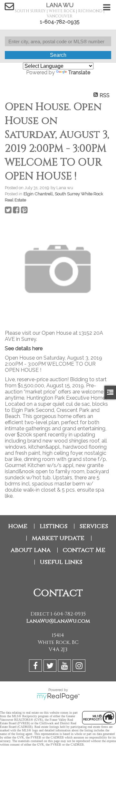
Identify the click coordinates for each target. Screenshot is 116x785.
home (17, 526)
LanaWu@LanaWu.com (58, 621)
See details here (24, 348)
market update (58, 538)
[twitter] (51, 667)
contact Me (84, 549)
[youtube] (65, 667)
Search (58, 55)
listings (53, 526)
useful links (61, 561)
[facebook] (36, 667)
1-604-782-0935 (60, 22)
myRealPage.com (58, 696)
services (94, 526)
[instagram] (79, 667)
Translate (79, 72)
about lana (31, 549)
